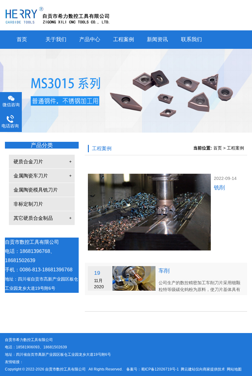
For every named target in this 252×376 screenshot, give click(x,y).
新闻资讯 (157, 39)
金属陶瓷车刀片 (31, 175)
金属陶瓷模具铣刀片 (36, 189)
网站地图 (234, 369)
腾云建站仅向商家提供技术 (203, 369)
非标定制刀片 (28, 204)
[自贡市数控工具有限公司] (126, 15)
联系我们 (191, 39)
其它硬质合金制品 (33, 218)
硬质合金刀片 (28, 161)
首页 (22, 39)
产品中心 (89, 39)
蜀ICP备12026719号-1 (160, 369)
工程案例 (123, 39)
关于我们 (55, 39)
